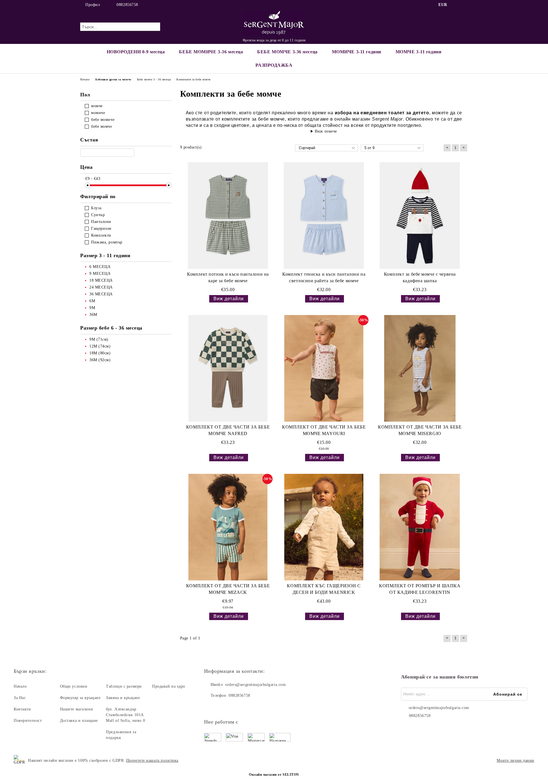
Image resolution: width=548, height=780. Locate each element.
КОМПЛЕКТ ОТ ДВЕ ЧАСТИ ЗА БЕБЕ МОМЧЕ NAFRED (228, 430)
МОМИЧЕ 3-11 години (356, 51)
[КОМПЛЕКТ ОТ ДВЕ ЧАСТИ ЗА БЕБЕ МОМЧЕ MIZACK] (228, 527)
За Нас (20, 698)
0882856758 (127, 5)
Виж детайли (228, 298)
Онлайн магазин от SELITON (274, 775)
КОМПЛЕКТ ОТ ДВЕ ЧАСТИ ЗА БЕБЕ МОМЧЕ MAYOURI (324, 430)
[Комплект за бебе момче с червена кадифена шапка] (419, 215)
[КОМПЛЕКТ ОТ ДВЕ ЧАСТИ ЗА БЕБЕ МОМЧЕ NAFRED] (228, 368)
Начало (20, 686)
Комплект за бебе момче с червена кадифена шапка (420, 277)
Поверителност (28, 720)
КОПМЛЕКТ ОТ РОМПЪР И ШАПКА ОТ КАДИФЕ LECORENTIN (420, 589)
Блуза (96, 208)
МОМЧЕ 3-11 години (419, 51)
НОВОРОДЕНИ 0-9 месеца (136, 51)
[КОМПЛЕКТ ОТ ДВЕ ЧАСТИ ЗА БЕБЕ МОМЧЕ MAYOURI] (323, 368)
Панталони (101, 222)
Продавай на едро (168, 686)
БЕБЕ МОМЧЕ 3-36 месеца (287, 51)
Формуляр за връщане (80, 698)
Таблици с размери (124, 686)
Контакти (22, 709)
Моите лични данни (515, 760)
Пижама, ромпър (106, 242)
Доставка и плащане (79, 720)
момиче (98, 113)
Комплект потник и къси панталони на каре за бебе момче (228, 277)
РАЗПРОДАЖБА (273, 65)
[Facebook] (456, 5)
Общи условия (73, 686)
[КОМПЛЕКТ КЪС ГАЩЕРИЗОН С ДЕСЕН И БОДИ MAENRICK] (323, 527)
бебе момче (101, 126)
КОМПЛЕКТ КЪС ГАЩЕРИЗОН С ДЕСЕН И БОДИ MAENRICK (323, 589)
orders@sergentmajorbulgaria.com (255, 684)
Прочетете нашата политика (152, 760)
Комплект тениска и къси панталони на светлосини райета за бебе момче (323, 277)
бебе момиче (102, 119)
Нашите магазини (76, 709)
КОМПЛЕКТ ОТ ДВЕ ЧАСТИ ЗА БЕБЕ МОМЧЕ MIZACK (228, 589)
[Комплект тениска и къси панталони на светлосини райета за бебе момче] (323, 215)
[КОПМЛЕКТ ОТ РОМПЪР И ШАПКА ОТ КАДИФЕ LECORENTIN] (419, 527)
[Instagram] (465, 5)
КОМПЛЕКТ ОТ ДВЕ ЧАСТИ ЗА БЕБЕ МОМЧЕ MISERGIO (420, 430)
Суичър (98, 215)
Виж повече (326, 131)
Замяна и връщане (123, 698)
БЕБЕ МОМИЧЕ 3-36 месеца (211, 51)
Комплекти (101, 235)
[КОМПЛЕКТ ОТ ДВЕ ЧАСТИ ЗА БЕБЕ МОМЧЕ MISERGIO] (419, 368)
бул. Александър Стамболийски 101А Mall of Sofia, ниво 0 (125, 715)
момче (97, 106)
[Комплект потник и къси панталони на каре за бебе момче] (228, 215)
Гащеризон (101, 228)
